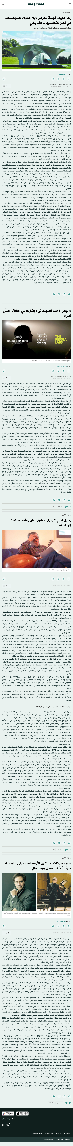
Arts (60, 849)
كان (54, 506)
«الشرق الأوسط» (62, 366)
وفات (53, 849)
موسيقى (59, 1102)
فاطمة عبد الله (61, 922)
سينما (60, 506)
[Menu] (70, 4)
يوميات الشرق (66, 12)
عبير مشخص (63, 74)
